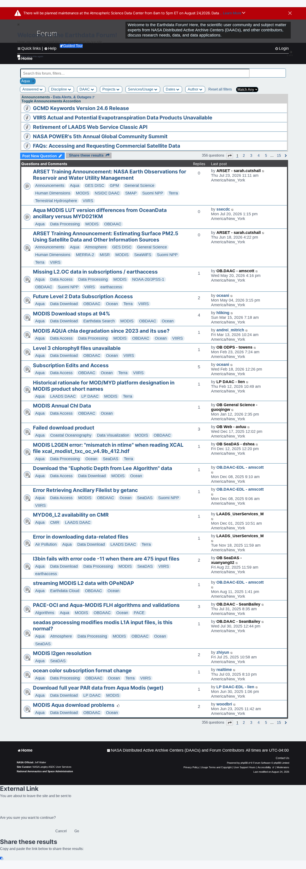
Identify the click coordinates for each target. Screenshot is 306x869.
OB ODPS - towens (234, 347)
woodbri (224, 704)
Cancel (61, 831)
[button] (229, 155)
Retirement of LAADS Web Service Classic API (90, 127)
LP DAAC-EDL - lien (235, 687)
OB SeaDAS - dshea (235, 444)
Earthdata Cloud (64, 591)
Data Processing (65, 224)
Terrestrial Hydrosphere (56, 200)
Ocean (112, 304)
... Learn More (230, 13)
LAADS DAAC (63, 396)
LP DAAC (90, 396)
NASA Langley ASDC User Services (51, 766)
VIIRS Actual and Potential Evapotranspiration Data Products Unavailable (122, 117)
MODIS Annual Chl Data (62, 406)
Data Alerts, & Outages (72, 97)
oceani (222, 295)
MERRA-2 (85, 254)
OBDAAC (112, 224)
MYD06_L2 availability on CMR (71, 515)
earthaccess (111, 287)
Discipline (59, 89)
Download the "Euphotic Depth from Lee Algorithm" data (102, 468)
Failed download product (63, 428)
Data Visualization (113, 435)
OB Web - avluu (231, 427)
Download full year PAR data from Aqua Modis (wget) (98, 688)
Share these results (86, 155)
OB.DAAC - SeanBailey (238, 604)
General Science (139, 185)
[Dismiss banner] (290, 13)
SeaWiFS (142, 254)
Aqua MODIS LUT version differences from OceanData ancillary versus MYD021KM (100, 213)
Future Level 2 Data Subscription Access (83, 296)
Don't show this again (32, 56)
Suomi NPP (152, 193)
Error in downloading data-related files (80, 537)
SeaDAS (110, 459)
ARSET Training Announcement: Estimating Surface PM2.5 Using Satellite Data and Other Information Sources (105, 236)
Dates (171, 89)
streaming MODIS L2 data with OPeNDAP (83, 583)
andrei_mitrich (230, 330)
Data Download (64, 304)
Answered (30, 89)
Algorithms (44, 612)
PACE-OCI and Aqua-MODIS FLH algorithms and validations (106, 605)
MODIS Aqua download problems (73, 705)
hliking (222, 313)
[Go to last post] (263, 170)
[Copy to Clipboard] (2, 858)
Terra (173, 193)
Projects (109, 89)
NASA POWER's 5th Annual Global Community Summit (100, 136)
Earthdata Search (99, 321)
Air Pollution (46, 544)
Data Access (61, 279)
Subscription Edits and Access (71, 365)
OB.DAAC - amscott (235, 271)
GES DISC (94, 185)
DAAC (85, 89)
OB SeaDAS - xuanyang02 (226, 560)
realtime (224, 669)
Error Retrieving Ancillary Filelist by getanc (85, 490)
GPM (114, 185)
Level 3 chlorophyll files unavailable (77, 348)
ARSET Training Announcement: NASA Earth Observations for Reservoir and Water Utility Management (109, 174)
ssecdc (223, 209)
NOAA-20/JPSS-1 (148, 279)
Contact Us (282, 758)
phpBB (244, 762)
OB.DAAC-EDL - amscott (240, 467)
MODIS (82, 193)
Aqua (74, 185)
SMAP (131, 193)
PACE (139, 612)
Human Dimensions (52, 193)
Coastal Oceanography (70, 435)
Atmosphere (96, 247)
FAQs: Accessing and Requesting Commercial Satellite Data (106, 146)
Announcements (49, 185)
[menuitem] (175, 750)
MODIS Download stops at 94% (71, 314)
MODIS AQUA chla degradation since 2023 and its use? (101, 331)
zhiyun (222, 652)
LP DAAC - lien (230, 382)
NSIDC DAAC (107, 193)
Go (76, 831)
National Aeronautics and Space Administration (45, 771)
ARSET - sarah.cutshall (238, 170)
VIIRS (88, 200)
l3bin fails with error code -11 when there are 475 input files (106, 559)
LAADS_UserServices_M (240, 514)
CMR (54, 522)
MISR (105, 254)
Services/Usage (141, 89)
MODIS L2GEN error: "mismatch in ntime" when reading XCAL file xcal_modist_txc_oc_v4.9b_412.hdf (108, 448)
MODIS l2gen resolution (62, 653)
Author (193, 89)
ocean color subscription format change (82, 670)
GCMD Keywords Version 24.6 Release (81, 108)
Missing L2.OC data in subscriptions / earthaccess (95, 272)
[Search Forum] (283, 71)
